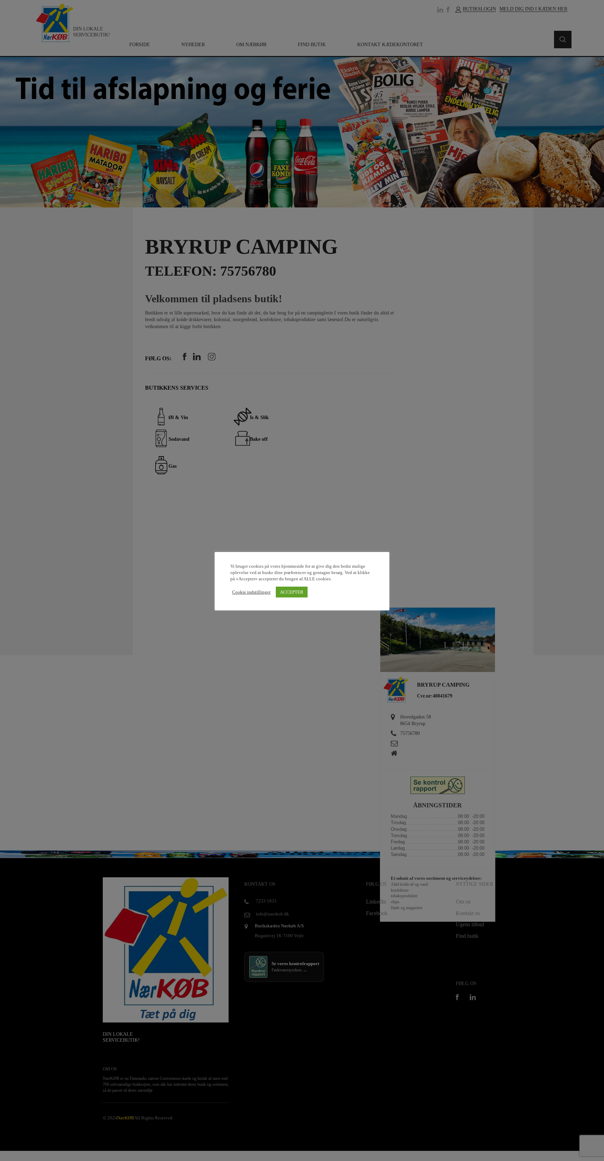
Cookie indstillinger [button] (251, 592)
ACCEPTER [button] (291, 592)
